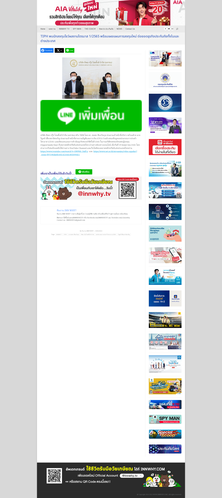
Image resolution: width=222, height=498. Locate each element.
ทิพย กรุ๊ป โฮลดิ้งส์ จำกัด (87, 234)
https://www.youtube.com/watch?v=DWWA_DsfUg (64, 151)
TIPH (65, 234)
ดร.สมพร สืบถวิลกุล (74, 234)
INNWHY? (59, 234)
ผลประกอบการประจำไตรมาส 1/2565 (106, 234)
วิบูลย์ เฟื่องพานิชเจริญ (124, 234)
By (86, 231)
